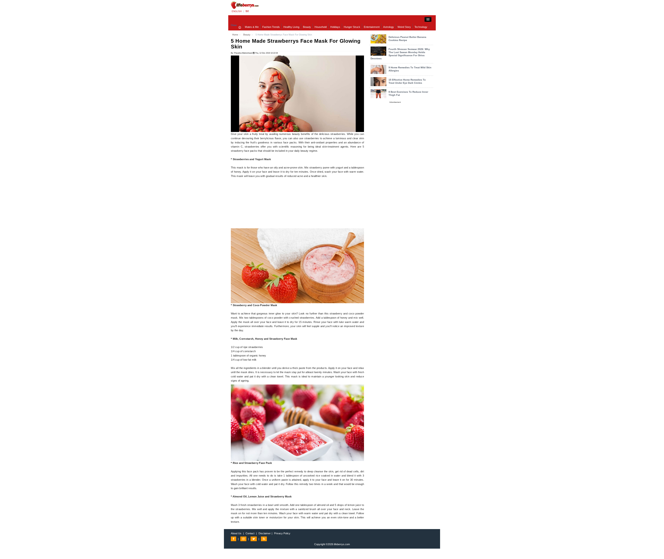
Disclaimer (265, 533)
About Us (236, 533)
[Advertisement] (297, 204)
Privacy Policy (282, 533)
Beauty (307, 26)
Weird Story (404, 26)
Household (321, 26)
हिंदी (247, 11)
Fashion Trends (271, 26)
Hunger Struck (352, 26)
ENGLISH (237, 11)
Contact (250, 533)
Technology (420, 26)
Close (234, 25)
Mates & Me (252, 26)
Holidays (335, 26)
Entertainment (372, 26)
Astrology (388, 26)
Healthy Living (291, 26)
